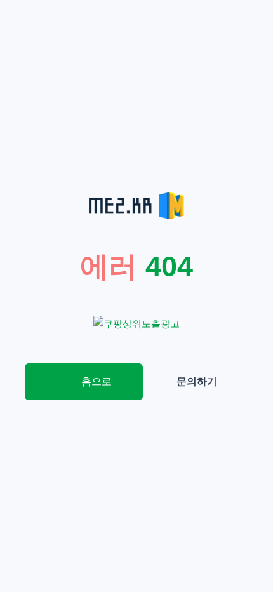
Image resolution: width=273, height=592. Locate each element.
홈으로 (95, 381)
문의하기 (196, 381)
